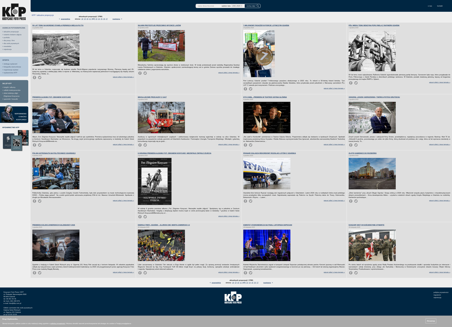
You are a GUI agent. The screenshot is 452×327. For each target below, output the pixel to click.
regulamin (437, 295)
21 (90, 19)
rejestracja (8, 49)
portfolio (7, 37)
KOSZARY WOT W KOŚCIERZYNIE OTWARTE (366, 225)
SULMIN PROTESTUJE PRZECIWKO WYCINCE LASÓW (159, 25)
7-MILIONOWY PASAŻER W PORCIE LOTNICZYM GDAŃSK (266, 25)
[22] (93, 19)
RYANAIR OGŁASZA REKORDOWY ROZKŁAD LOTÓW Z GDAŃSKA (269, 153)
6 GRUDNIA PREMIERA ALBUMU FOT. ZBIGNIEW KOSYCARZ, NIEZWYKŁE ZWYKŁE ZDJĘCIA (174, 153)
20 (87, 19)
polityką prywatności (57, 323)
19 (85, 19)
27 (107, 19)
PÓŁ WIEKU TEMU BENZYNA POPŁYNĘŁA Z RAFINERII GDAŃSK (374, 25)
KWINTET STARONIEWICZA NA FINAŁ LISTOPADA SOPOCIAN (267, 225)
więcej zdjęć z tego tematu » (123, 77)
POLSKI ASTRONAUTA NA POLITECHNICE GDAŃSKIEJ (54, 153)
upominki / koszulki (11, 99)
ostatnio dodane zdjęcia (12, 35)
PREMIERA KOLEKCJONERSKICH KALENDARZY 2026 (53, 225)
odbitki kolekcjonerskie (12, 90)
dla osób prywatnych (11, 43)
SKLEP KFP (7, 83)
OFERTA (5, 60)
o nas (430, 6)
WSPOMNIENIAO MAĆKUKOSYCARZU (20, 117)
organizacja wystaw (11, 70)
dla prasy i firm (9, 40)
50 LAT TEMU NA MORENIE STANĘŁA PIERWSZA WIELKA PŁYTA (57, 25)
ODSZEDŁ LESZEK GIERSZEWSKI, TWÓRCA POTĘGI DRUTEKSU (374, 97)
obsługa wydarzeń (10, 64)
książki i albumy (9, 87)
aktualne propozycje (11, 32)
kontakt (440, 6)
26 (104, 19)
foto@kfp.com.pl (15, 303)
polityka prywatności (441, 292)
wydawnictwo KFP (10, 73)
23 (96, 19)
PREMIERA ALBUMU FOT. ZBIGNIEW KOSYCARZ (51, 97)
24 (99, 19)
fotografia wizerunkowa (12, 67)
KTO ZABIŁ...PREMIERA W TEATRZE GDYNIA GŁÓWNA (265, 97)
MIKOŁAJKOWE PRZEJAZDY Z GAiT (152, 97)
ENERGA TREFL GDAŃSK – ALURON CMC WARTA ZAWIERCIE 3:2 (164, 225)
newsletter (7, 46)
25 (102, 19)
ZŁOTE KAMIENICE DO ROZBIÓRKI (363, 153)
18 (82, 19)
